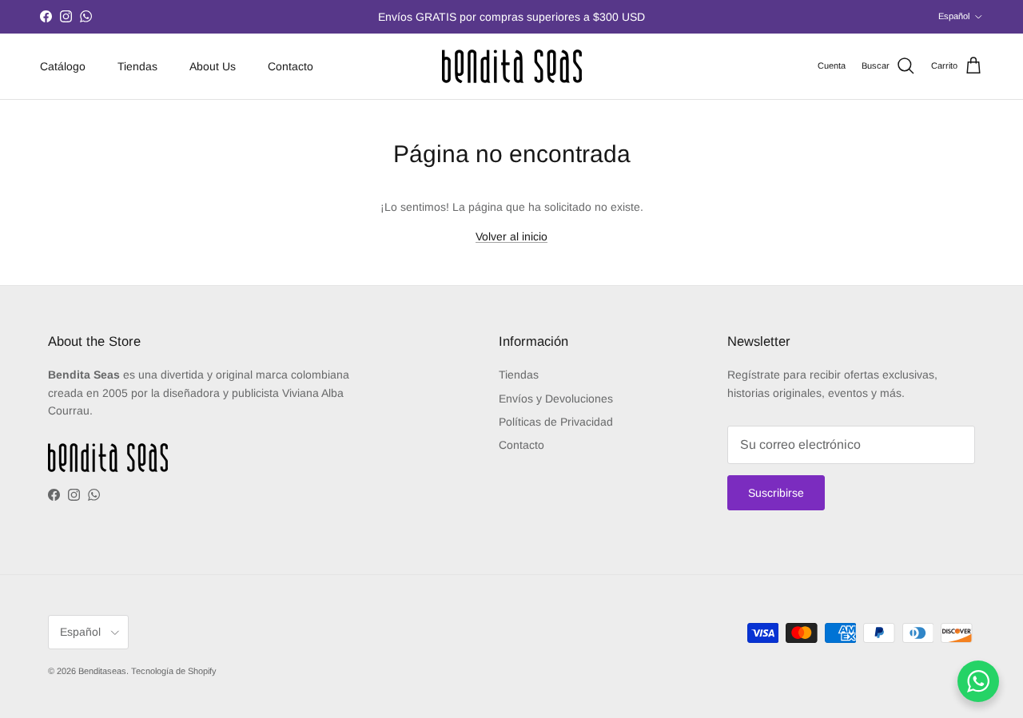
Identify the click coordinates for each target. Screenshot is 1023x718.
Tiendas (137, 65)
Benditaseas (102, 671)
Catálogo (63, 65)
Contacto (290, 65)
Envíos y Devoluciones (556, 398)
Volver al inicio (511, 236)
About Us (212, 65)
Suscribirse (776, 492)
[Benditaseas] (512, 66)
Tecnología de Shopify (174, 671)
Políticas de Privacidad (556, 421)
